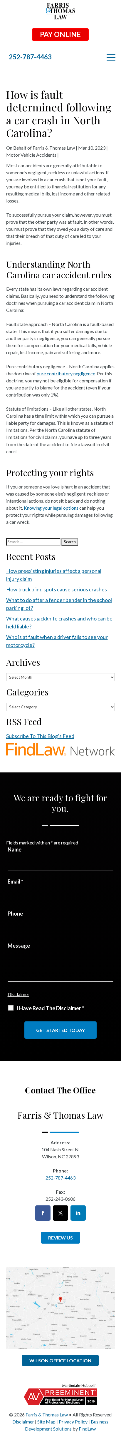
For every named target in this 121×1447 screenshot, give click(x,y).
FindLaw (87, 1428)
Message (19, 945)
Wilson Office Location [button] (60, 1360)
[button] (115, 1404)
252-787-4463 (30, 57)
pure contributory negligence (66, 373)
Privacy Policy (73, 1421)
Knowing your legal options (51, 508)
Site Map (46, 1421)
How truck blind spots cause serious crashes (56, 589)
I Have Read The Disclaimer (50, 1008)
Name (14, 849)
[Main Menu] (111, 58)
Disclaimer (18, 994)
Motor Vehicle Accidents (31, 155)
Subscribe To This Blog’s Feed (40, 736)
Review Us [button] (60, 1237)
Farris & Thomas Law (54, 147)
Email (15, 881)
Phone (15, 913)
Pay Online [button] (60, 34)
